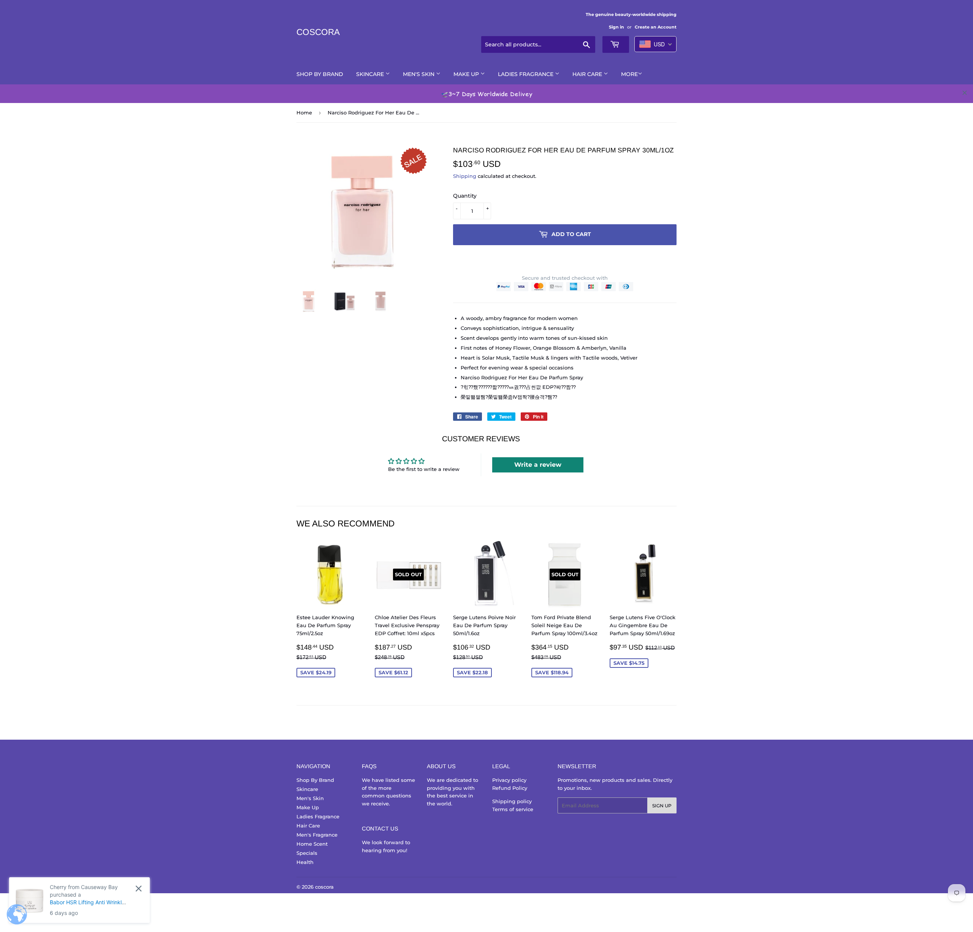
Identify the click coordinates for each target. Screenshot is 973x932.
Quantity (465, 195)
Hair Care (588, 74)
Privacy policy (509, 780)
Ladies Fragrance (526, 74)
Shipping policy (512, 801)
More (629, 74)
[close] (964, 93)
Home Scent (312, 844)
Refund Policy (509, 788)
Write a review (537, 464)
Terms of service (512, 809)
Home (304, 112)
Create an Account (656, 27)
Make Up (466, 74)
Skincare (370, 74)
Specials (306, 853)
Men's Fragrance (317, 835)
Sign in (616, 27)
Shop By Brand (319, 74)
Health (305, 862)
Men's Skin (419, 74)
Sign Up (662, 805)
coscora (318, 32)
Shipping (464, 176)
